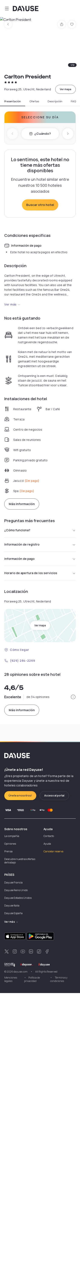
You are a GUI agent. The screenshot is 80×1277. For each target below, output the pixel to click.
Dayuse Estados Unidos (18, 898)
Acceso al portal (54, 795)
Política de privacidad (32, 979)
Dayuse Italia (11, 905)
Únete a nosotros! (20, 795)
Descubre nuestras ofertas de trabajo (19, 860)
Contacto (49, 836)
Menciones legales (10, 979)
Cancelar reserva (53, 851)
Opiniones (10, 844)
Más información (22, 504)
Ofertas (34, 101)
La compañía (11, 836)
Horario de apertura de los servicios (30, 573)
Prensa (8, 851)
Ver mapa (65, 89)
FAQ (73, 101)
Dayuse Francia (13, 882)
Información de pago (19, 559)
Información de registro (21, 544)
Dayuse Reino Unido (16, 890)
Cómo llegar (19, 650)
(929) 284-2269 (22, 661)
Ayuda (47, 844)
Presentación (12, 101)
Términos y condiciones (58, 979)
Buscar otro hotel (40, 205)
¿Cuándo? (42, 133)
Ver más (10, 304)
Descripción (55, 101)
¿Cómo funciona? (17, 530)
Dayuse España (13, 913)
